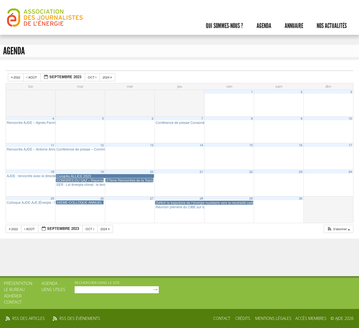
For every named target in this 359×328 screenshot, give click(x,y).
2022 (17, 77)
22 (251, 172)
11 (52, 145)
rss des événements (79, 318)
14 (201, 145)
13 (151, 145)
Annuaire (294, 26)
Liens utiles (53, 289)
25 (52, 198)
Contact (13, 302)
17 (350, 145)
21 (201, 172)
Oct (91, 77)
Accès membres (310, 318)
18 (52, 172)
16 (300, 145)
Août (32, 77)
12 (102, 145)
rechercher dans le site (97, 282)
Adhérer (13, 296)
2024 (106, 77)
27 (151, 198)
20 (151, 172)
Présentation (18, 283)
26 (102, 198)
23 (300, 172)
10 (350, 118)
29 (251, 198)
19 (102, 172)
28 (201, 198)
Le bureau (14, 289)
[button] (338, 229)
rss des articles (28, 318)
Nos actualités (332, 26)
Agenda (264, 26)
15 (251, 145)
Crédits (242, 318)
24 (350, 172)
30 (300, 198)
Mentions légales (273, 318)
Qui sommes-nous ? (224, 26)
